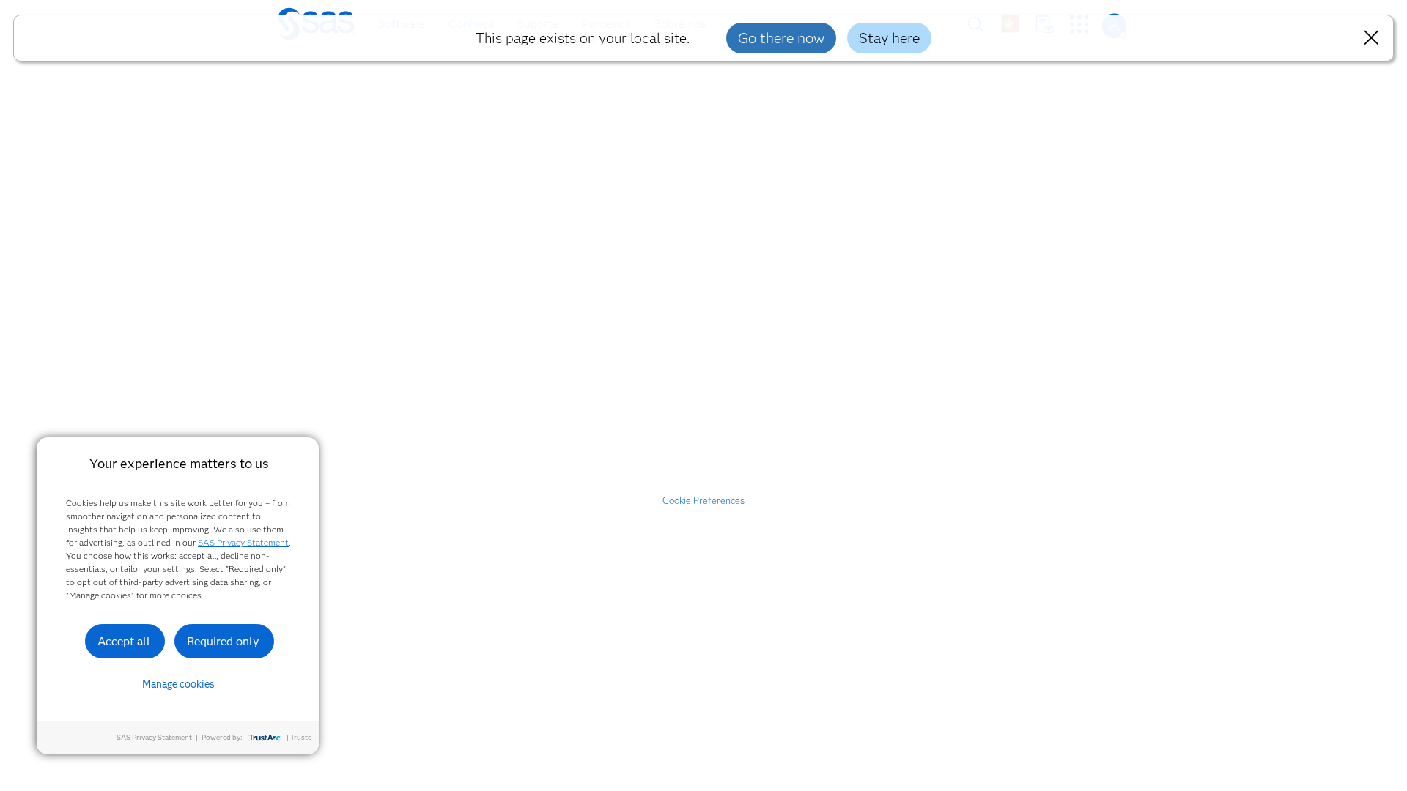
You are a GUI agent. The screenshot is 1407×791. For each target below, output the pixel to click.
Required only (223, 641)
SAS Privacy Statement (243, 542)
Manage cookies (178, 684)
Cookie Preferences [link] (703, 500)
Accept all (123, 641)
